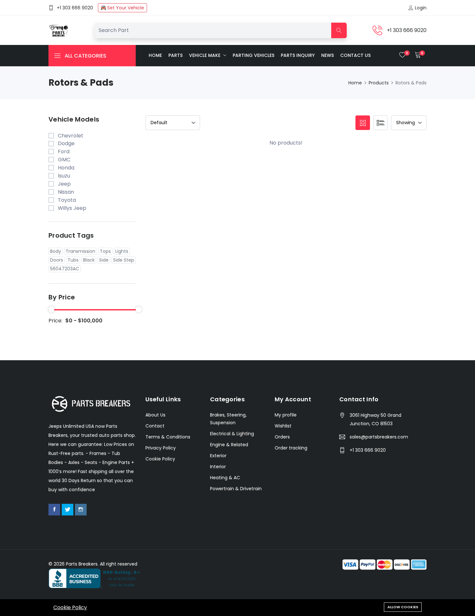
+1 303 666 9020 (75, 8)
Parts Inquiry (298, 55)
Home (155, 55)
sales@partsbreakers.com (379, 437)
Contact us (355, 55)
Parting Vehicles (253, 55)
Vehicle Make (205, 55)
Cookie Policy (70, 607)
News (327, 55)
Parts (175, 55)
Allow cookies (402, 607)
